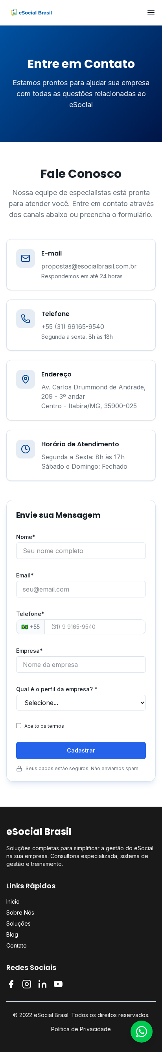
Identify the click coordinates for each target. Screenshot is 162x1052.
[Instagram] (26, 984)
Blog (12, 934)
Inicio (13, 901)
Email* (25, 575)
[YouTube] (58, 984)
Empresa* (29, 650)
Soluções (18, 923)
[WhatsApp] (142, 1032)
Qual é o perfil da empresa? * (57, 689)
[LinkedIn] (42, 984)
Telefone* (30, 613)
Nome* (25, 536)
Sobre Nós (20, 912)
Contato (16, 945)
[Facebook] (11, 984)
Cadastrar (81, 750)
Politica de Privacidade (81, 1029)
